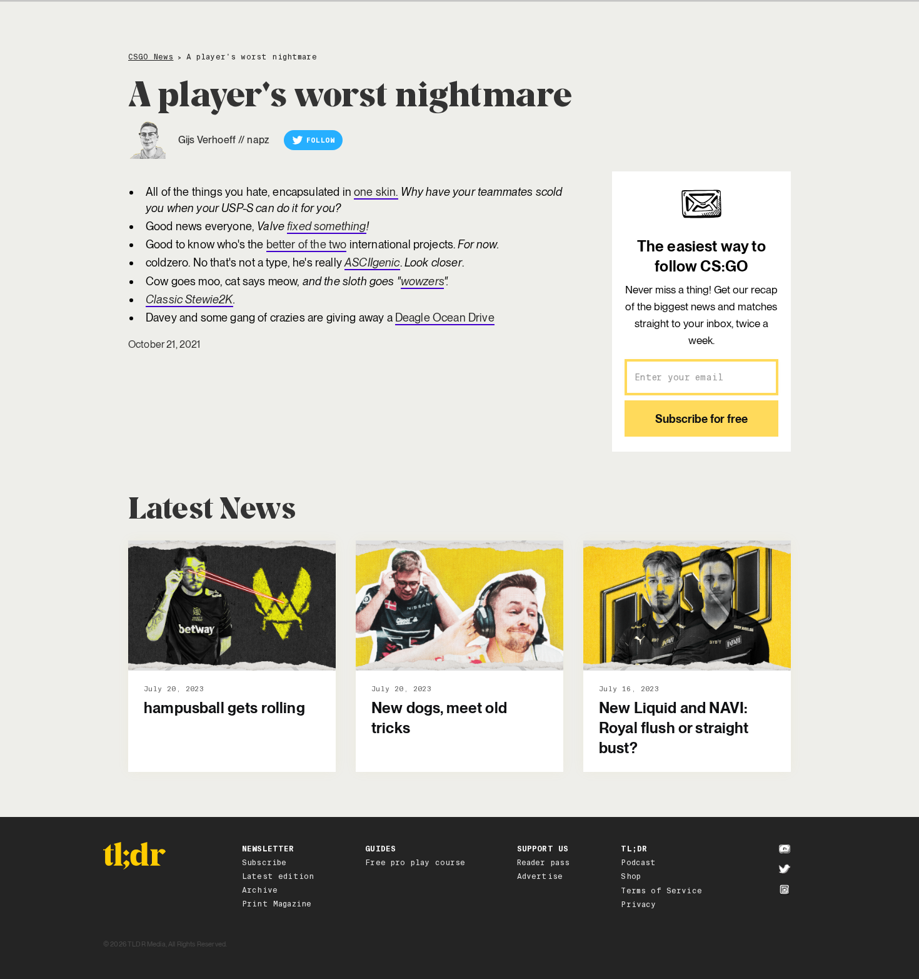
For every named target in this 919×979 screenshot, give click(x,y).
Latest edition (278, 876)
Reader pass (543, 863)
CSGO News (150, 57)
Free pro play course (415, 863)
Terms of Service (661, 891)
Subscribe (264, 863)
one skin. (376, 191)
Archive (260, 890)
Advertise (540, 876)
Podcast (638, 863)
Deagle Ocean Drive (445, 317)
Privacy (638, 905)
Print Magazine (276, 904)
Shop (631, 876)
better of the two (306, 244)
